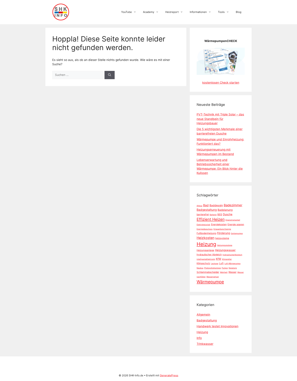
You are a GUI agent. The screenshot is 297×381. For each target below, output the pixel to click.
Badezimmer (233, 205)
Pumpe (225, 268)
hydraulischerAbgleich (232, 255)
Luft (221, 263)
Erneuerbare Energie (222, 229)
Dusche (227, 214)
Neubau (200, 268)
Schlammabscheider (208, 272)
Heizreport (172, 12)
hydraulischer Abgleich (209, 254)
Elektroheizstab (203, 225)
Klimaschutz (203, 263)
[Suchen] (109, 75)
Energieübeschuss (205, 229)
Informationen (198, 12)
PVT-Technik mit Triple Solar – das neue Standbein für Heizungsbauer (220, 119)
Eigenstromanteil (233, 220)
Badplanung (225, 209)
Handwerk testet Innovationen (217, 326)
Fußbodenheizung (206, 233)
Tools (221, 12)
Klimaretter (227, 259)
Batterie (213, 215)
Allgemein (203, 314)
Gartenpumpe (237, 233)
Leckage (214, 263)
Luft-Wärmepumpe (232, 263)
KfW (218, 259)
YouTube (126, 12)
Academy (148, 12)
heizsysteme (222, 238)
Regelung (233, 268)
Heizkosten (205, 238)
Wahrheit (224, 272)
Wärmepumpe (210, 281)
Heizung (206, 244)
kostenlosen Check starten (220, 82)
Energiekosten (219, 224)
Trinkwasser (205, 344)
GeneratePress (169, 375)
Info (199, 338)
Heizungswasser (225, 250)
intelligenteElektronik (206, 259)
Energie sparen (236, 224)
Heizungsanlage (205, 250)
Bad (206, 205)
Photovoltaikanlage (212, 268)
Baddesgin (216, 205)
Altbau (199, 206)
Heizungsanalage (224, 245)
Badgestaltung (207, 209)
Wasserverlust (212, 277)
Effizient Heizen (211, 219)
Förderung (223, 233)
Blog (238, 12)
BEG (219, 214)
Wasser (232, 272)
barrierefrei (203, 214)
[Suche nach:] (78, 75)
